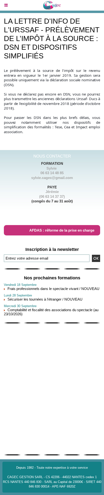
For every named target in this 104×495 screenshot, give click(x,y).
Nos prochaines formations (52, 277)
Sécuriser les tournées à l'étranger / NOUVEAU (44, 299)
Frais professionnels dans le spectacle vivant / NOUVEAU (53, 289)
